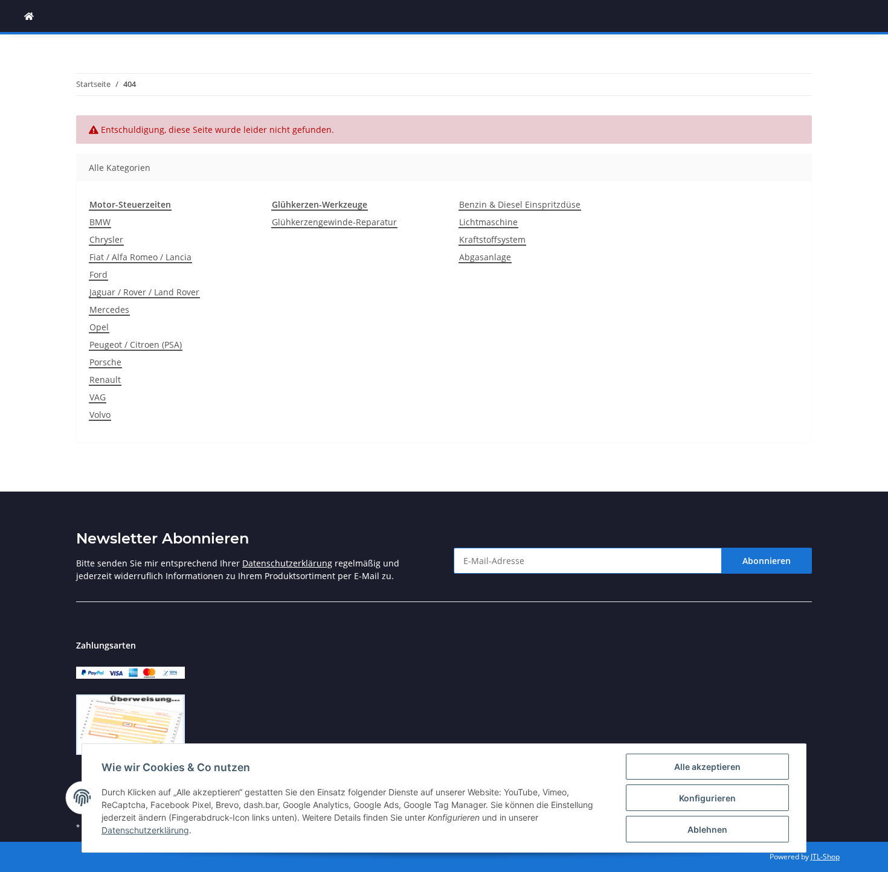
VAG (97, 397)
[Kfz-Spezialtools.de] (29, 16)
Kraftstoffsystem (492, 239)
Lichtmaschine (488, 222)
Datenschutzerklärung (287, 563)
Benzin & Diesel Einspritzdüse (520, 204)
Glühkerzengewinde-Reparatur (334, 222)
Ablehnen (707, 829)
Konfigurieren (707, 798)
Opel (99, 327)
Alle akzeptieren (707, 766)
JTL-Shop (825, 856)
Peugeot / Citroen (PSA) (135, 344)
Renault (105, 379)
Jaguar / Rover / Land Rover (144, 292)
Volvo (100, 414)
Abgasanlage (485, 257)
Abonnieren (766, 560)
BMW (100, 222)
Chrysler (106, 239)
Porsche (105, 362)
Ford (98, 274)
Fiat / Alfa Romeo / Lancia (140, 257)
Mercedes (109, 309)
